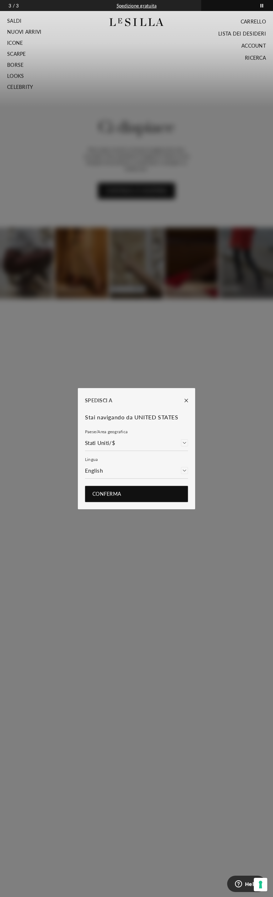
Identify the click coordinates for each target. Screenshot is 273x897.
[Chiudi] (182, 400)
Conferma (106, 494)
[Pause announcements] (261, 5)
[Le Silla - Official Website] (136, 22)
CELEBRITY (20, 87)
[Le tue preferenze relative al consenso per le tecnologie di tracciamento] (260, 884)
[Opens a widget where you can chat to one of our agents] (246, 884)
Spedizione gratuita (137, 6)
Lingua (91, 459)
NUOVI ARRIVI (24, 32)
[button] (24, 21)
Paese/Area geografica (106, 431)
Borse (15, 65)
